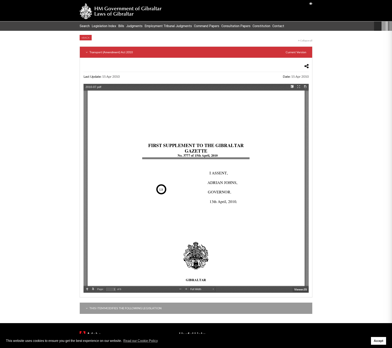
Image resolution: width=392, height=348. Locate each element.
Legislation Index (104, 26)
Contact (278, 26)
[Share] (306, 66)
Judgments (134, 26)
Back (86, 37)
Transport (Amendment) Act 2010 (197, 52)
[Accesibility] (310, 3)
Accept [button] (378, 340)
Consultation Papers (236, 26)
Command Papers (206, 26)
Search (85, 26)
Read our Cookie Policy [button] (140, 340)
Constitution (261, 26)
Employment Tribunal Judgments (168, 26)
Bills (121, 26)
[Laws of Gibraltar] (121, 10)
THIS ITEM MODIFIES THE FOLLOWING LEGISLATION (125, 308)
